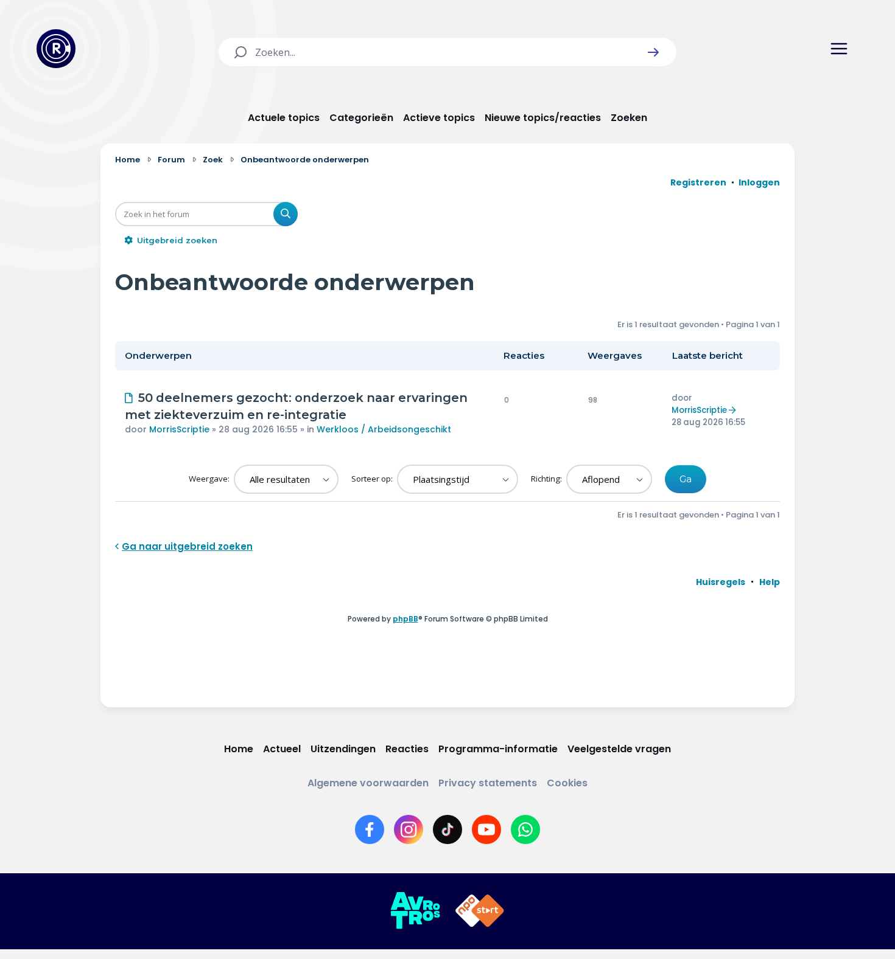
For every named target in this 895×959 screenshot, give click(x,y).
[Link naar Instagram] (408, 829)
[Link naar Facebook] (369, 829)
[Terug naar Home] (56, 48)
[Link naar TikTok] (447, 829)
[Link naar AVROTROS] (415, 911)
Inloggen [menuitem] (759, 182)
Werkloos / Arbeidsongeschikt (384, 429)
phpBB (405, 619)
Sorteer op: (373, 478)
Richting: (547, 478)
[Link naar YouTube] (486, 829)
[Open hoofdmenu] (839, 48)
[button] (653, 52)
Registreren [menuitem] (698, 182)
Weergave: (210, 478)
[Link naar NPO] (480, 911)
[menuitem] (720, 582)
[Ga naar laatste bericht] (734, 410)
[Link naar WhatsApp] (525, 829)
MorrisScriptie (179, 429)
